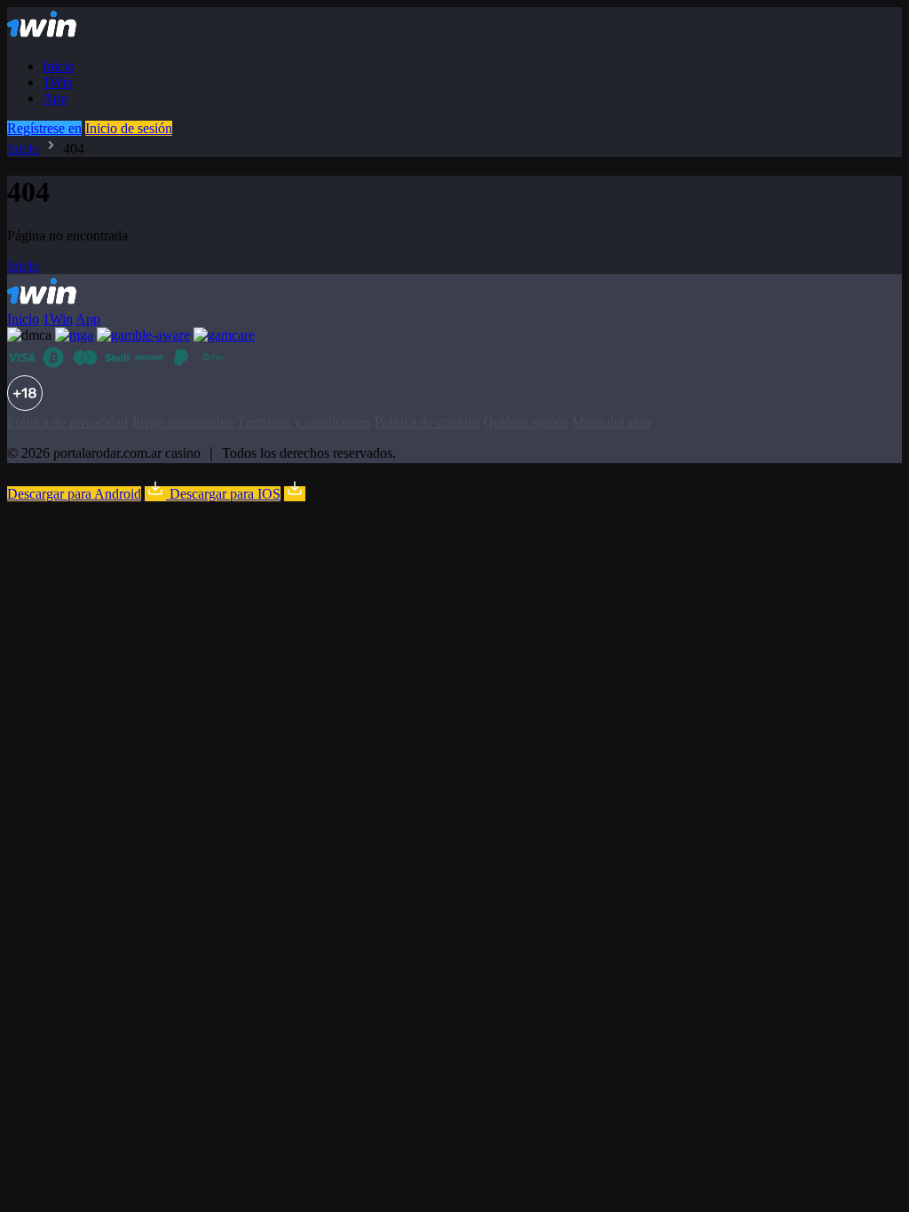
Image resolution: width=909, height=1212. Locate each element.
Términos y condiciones (304, 421)
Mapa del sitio (611, 421)
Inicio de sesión (128, 128)
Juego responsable (182, 421)
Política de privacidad (67, 421)
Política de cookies (427, 421)
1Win (58, 82)
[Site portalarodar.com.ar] (57, 35)
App (55, 98)
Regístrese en (44, 128)
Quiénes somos (525, 421)
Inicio (59, 66)
